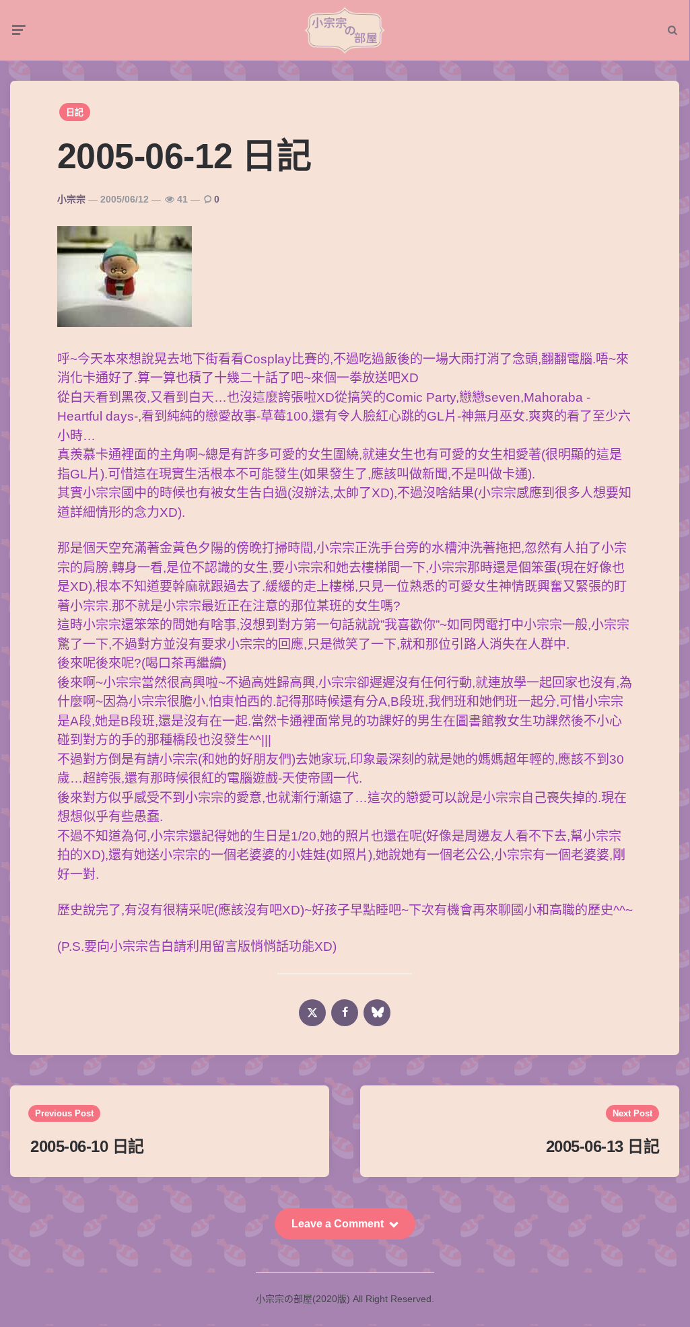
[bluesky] (377, 1012)
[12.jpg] (124, 323)
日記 (74, 112)
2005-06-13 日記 (603, 1146)
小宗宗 (71, 199)
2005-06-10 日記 (87, 1146)
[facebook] (344, 1012)
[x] (312, 1012)
